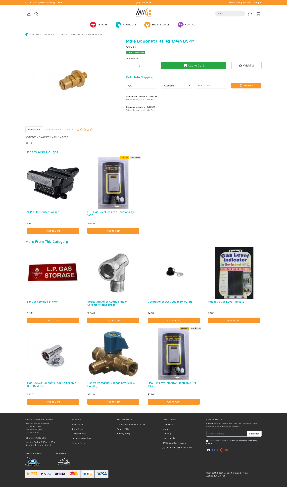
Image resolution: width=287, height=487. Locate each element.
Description (34, 129)
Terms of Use (123, 429)
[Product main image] (73, 80)
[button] (246, 65)
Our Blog (166, 433)
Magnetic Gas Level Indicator (227, 301)
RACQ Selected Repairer (174, 443)
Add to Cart (195, 65)
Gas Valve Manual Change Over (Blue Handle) (111, 384)
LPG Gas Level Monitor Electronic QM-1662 (112, 213)
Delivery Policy (79, 433)
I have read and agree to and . (232, 442)
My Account (77, 424)
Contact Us (167, 424)
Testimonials (168, 438)
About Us (167, 429)
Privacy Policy (123, 433)
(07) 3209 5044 (143, 2)
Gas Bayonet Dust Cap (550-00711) (170, 301)
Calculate (247, 85)
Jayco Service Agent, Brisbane (177, 447)
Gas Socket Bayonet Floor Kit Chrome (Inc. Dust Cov (51, 384)
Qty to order (132, 58)
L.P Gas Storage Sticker (42, 301)
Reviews (72, 129)
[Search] (249, 13)
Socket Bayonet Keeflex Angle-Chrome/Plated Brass (107, 303)
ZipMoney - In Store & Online (131, 424)
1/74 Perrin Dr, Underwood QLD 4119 (43, 2)
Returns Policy (79, 443)
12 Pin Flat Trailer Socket (43, 212)
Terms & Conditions (238, 440)
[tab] (34, 129)
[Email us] (208, 450)
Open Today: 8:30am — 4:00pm (245, 2)
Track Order (77, 429)
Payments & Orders (81, 438)
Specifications (53, 129)
